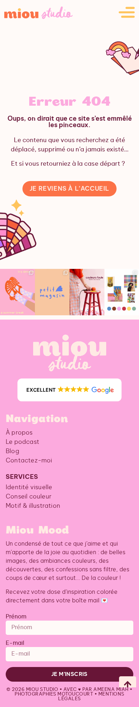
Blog (12, 451)
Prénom (16, 617)
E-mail (15, 643)
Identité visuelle (29, 487)
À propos (19, 433)
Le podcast (22, 442)
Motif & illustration (33, 506)
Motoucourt (75, 694)
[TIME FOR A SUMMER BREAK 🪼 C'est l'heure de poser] (17, 292)
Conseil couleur (29, 496)
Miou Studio (42, 689)
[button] (69, 389)
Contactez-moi (29, 460)
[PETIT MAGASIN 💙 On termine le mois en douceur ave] (52, 292)
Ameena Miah (111, 689)
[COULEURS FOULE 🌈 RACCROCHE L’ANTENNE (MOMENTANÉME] (87, 292)
